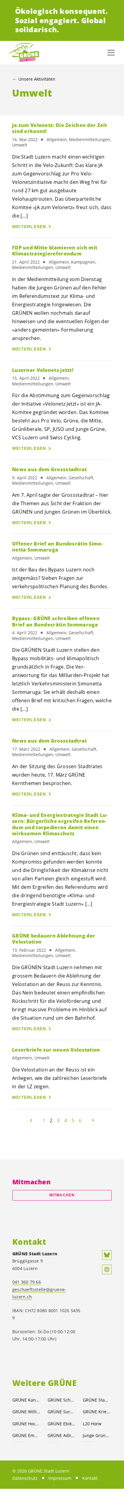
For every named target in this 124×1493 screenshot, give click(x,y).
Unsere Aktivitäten (36, 79)
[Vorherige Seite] (31, 1120)
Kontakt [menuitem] (90, 1478)
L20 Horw (92, 1424)
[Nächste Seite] (93, 1120)
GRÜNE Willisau (26, 1411)
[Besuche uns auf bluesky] (107, 1255)
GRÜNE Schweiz (62, 1400)
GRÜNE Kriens (97, 1411)
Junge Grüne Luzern (97, 1435)
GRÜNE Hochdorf (26, 1424)
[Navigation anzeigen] (111, 52)
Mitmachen (62, 1195)
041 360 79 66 (26, 1282)
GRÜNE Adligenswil (62, 1435)
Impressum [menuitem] (59, 1478)
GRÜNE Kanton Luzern (26, 1400)
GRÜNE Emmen (26, 1435)
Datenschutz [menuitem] (25, 1478)
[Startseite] (24, 52)
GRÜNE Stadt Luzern (97, 1400)
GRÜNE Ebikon (62, 1424)
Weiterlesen (29, 226)
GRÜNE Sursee (62, 1411)
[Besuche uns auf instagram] (107, 1269)
